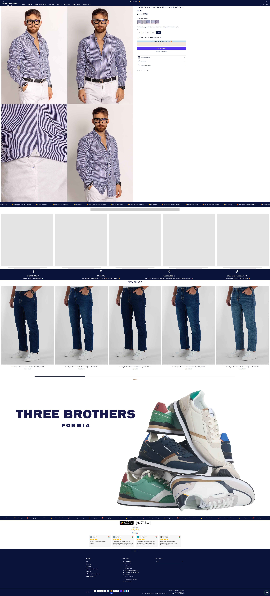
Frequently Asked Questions (132, 572)
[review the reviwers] (109, 537)
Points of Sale (128, 581)
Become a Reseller (129, 577)
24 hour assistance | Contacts (93, 574)
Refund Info (128, 566)
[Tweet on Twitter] (145, 70)
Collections (88, 566)
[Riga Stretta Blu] (157, 22)
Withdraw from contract (131, 579)
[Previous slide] (4, 1)
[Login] (263, 4)
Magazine (88, 571)
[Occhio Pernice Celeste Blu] (139, 22)
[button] (161, 44)
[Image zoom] (34, 55)
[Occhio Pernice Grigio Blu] (144, 22)
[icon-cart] (266, 4)
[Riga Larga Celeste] (148, 22)
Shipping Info (128, 568)
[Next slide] (266, 1)
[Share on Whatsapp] (148, 70)
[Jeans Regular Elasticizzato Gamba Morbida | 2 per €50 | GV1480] (242, 325)
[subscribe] (182, 561)
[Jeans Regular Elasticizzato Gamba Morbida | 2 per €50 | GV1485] (27, 325)
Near (87, 561)
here (106, 278)
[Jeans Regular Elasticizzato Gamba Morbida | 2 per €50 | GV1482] (135, 325)
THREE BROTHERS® (178, 590)
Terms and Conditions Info (131, 570)
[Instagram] (135, 551)
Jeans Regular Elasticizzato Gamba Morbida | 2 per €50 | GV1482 (135, 367)
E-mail (157, 561)
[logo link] (127, 523)
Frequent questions (90, 576)
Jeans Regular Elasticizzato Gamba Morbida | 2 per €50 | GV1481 (188, 367)
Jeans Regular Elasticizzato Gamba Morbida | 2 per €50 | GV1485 (27, 367)
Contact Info (128, 561)
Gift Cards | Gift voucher (92, 569)
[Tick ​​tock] (138, 551)
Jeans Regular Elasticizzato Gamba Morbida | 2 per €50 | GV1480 (242, 367)
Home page (88, 564)
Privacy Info (128, 563)
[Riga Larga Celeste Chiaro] (153, 22)
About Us (127, 574)
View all (135, 379)
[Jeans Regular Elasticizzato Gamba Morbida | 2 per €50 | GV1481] (188, 325)
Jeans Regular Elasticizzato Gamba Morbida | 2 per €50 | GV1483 (81, 367)
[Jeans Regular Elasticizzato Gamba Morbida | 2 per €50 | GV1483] (81, 325)
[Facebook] (131, 551)
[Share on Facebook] (141, 70)
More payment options (161, 51)
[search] (260, 4)
